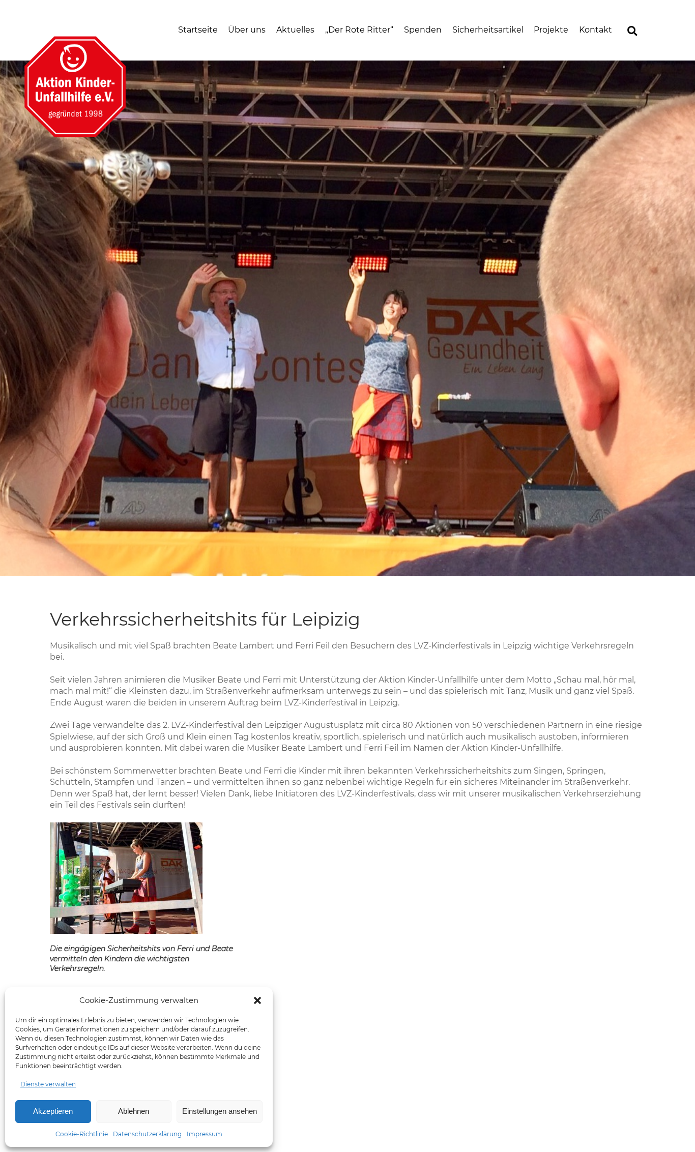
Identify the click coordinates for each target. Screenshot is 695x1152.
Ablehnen (133, 1111)
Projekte (551, 30)
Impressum (204, 1134)
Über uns (247, 30)
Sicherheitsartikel (488, 30)
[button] (257, 1000)
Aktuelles (295, 30)
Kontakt (595, 30)
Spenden (423, 30)
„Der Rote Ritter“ (359, 30)
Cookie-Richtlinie (81, 1134)
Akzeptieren (53, 1111)
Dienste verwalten (48, 1084)
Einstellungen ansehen (219, 1111)
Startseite (198, 30)
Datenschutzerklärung (147, 1134)
